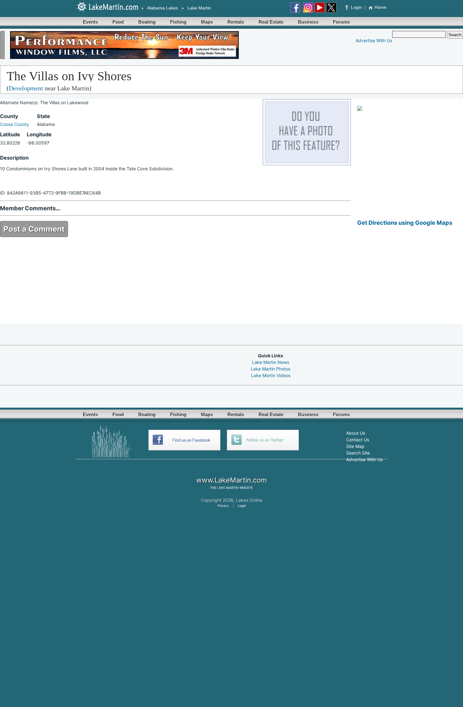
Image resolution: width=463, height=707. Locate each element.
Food (118, 22)
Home (380, 7)
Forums (341, 22)
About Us (355, 433)
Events (90, 22)
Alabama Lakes (162, 7)
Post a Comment (34, 229)
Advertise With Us (374, 40)
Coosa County (14, 124)
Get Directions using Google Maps (404, 222)
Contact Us (357, 439)
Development (26, 88)
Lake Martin (199, 7)
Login (356, 7)
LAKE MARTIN (227, 487)
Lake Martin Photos (270, 368)
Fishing (178, 22)
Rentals (235, 22)
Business (308, 22)
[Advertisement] (410, 280)
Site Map (355, 446)
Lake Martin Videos (270, 375)
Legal (241, 505)
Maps (207, 22)
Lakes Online (249, 500)
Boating (147, 22)
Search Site (358, 452)
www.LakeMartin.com (231, 480)
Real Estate (271, 22)
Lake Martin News (270, 362)
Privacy (223, 505)
